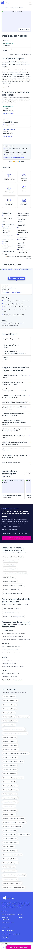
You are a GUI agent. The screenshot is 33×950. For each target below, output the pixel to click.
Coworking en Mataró (9, 814)
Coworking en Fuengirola (10, 863)
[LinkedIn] (3, 937)
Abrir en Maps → (16, 292)
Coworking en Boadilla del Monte (12, 593)
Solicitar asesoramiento (16, 538)
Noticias (20, 914)
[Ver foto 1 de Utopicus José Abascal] (16, 21)
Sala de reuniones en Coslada (10, 673)
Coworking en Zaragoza (10, 721)
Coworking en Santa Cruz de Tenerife (13, 729)
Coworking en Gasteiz (9, 834)
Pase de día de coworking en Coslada (12, 680)
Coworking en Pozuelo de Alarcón (12, 557)
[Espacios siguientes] (29, 473)
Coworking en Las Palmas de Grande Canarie (16, 753)
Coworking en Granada (9, 773)
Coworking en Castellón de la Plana (13, 761)
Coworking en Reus (8, 846)
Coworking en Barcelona (10, 700)
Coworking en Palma (9, 717)
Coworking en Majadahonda (11, 589)
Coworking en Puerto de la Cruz (12, 883)
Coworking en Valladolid (10, 757)
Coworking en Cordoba (9, 765)
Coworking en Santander (10, 745)
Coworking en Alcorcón (9, 581)
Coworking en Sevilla (9, 713)
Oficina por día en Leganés (9, 663)
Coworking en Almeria (9, 830)
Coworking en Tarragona (10, 798)
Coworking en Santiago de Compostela (14, 822)
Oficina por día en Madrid (10, 612)
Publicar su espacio (7, 923)
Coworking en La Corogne (10, 790)
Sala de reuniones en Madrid (11, 608)
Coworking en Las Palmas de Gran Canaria (15, 733)
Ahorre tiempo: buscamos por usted (14, 157)
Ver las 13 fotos (24, 29)
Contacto (20, 917)
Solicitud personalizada (8, 914)
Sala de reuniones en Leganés (10, 660)
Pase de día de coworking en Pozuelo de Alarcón (16, 639)
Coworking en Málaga (9, 709)
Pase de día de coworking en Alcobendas (13, 653)
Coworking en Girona (9, 867)
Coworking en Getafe (9, 577)
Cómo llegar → (6, 292)
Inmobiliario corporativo (5, 918)
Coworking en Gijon (24, 834)
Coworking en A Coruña (10, 769)
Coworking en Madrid (9, 696)
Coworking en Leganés (9, 565)
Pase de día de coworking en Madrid (13, 616)
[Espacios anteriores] (25, 473)
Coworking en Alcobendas (10, 561)
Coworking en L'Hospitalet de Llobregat (14, 875)
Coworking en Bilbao (9, 725)
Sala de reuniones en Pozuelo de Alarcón (13, 633)
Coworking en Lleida (9, 806)
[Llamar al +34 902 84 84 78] (4, 947)
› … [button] (10, 8)
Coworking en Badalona (10, 859)
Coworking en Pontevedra (10, 842)
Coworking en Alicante (9, 737)
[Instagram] (7, 937)
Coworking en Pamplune (10, 879)
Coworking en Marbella (9, 741)
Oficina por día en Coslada (9, 676)
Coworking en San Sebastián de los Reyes (15, 573)
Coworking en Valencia (9, 705)
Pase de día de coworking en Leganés (12, 666)
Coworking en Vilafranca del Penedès (13, 887)
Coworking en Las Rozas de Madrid (13, 778)
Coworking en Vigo (23, 717)
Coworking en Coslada (9, 569)
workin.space (5, 8)
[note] (19, 339)
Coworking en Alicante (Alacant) (12, 826)
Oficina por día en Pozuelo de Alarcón (12, 636)
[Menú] (30, 3)
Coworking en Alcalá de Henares (12, 855)
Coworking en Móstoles (10, 838)
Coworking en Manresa (9, 810)
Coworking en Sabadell (9, 794)
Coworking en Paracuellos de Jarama (13, 585)
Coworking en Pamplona (10, 786)
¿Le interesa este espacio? (19, 947)
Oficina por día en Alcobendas (10, 650)
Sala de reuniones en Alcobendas (11, 646)
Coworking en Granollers (10, 802)
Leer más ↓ (5, 87)
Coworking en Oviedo (9, 782)
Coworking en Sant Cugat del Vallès (13, 818)
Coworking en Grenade (9, 871)
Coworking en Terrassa (9, 851)
